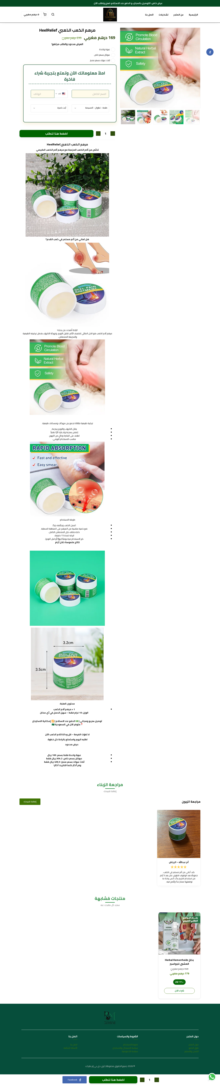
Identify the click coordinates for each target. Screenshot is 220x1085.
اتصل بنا (149, 15)
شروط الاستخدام (130, 1044)
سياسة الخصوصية (130, 1051)
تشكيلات (163, 15)
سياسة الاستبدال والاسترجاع (125, 1048)
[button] (53, 14)
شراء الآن (179, 991)
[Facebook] (210, 52)
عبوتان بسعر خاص (102, 55)
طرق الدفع (194, 1048)
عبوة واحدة (104, 49)
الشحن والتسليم (191, 1051)
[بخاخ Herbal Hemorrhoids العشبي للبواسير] (179, 933)
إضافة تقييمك (30, 801)
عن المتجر (178, 15)
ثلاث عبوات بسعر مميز (100, 60)
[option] (160, 68)
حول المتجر (194, 1044)
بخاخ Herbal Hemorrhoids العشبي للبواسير (179, 962)
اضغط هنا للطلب (56, 133)
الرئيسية (193, 15)
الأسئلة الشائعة (70, 1048)
